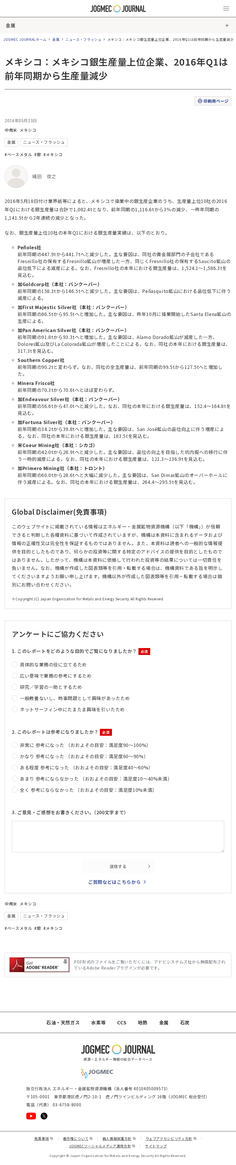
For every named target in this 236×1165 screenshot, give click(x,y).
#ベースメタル (18, 154)
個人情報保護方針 (119, 1138)
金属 (10, 25)
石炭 (185, 1022)
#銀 (37, 154)
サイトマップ (156, 1145)
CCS (121, 1022)
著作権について (78, 1138)
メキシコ (28, 130)
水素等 (98, 1022)
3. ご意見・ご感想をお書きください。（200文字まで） (70, 812)
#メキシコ (53, 154)
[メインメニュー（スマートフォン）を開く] (226, 8)
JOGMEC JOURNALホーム (25, 39)
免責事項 (43, 1138)
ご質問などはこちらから (114, 881)
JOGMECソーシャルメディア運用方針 (102, 1145)
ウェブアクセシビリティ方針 (171, 1138)
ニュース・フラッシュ (83, 39)
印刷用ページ (216, 101)
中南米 (11, 130)
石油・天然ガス (63, 1022)
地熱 (142, 1022)
